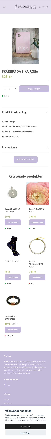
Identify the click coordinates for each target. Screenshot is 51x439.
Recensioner (9, 147)
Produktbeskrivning (14, 112)
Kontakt (7, 399)
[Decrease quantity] (4, 88)
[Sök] (40, 7)
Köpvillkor (8, 403)
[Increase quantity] (15, 88)
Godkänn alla (25, 427)
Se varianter (12, 222)
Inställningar (25, 433)
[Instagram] (9, 385)
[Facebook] (5, 385)
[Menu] (4, 7)
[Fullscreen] (25, 46)
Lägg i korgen (37, 222)
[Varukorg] (47, 7)
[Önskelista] (43, 7)
